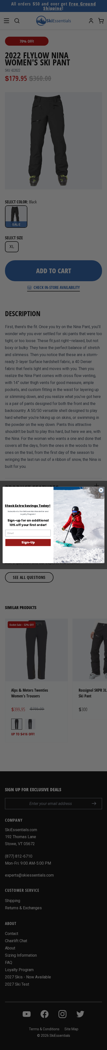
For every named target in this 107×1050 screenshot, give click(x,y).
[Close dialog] (101, 490)
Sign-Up (28, 542)
